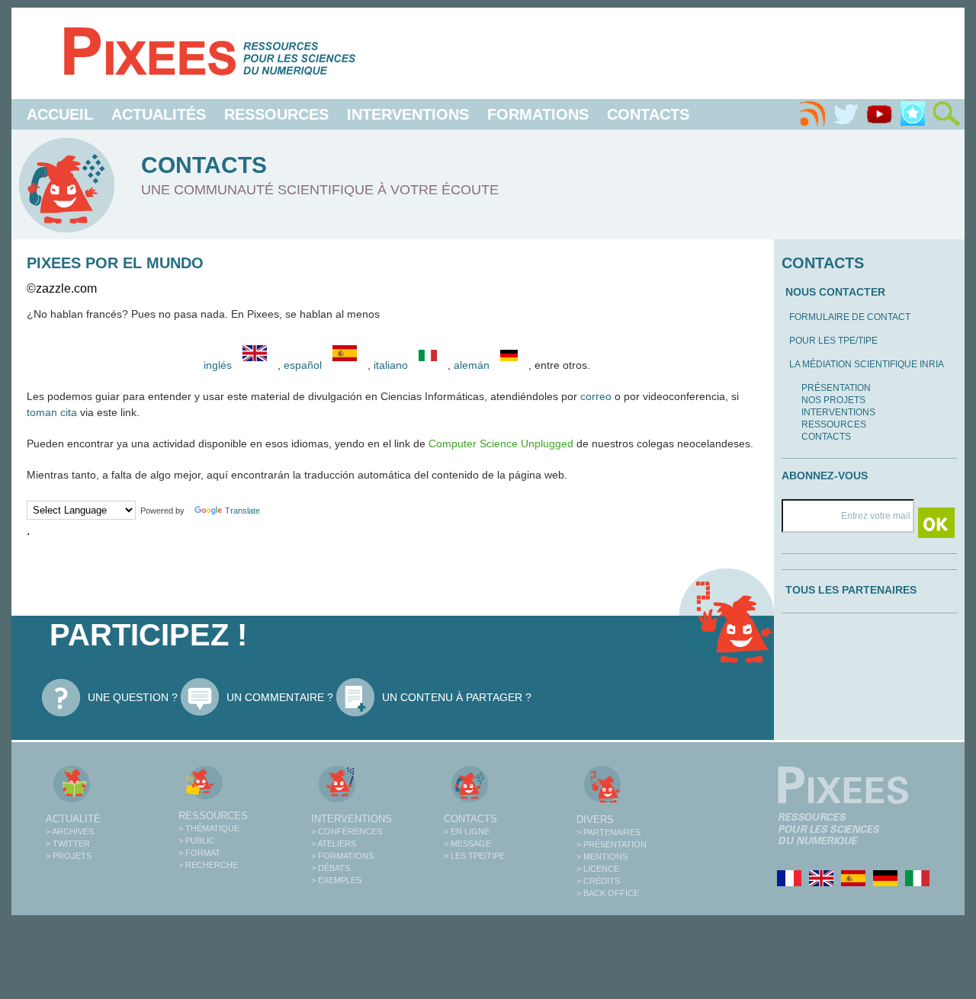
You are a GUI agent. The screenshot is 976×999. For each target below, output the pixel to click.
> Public (196, 840)
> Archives (70, 831)
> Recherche (208, 864)
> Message (467, 843)
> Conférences (346, 831)
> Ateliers (333, 843)
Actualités (158, 114)
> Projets (69, 855)
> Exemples (336, 880)
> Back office (607, 893)
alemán (473, 365)
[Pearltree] (912, 114)
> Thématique (208, 828)
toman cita (52, 412)
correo (596, 396)
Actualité (73, 818)
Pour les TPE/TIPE (833, 340)
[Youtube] (879, 114)
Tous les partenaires (851, 590)
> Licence (597, 868)
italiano (392, 365)
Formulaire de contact (849, 317)
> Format (199, 852)
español (304, 365)
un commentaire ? (279, 697)
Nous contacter (835, 292)
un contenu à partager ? (456, 697)
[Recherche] (946, 114)
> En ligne (467, 831)
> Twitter (68, 843)
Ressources (276, 114)
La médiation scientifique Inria (866, 364)
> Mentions (602, 856)
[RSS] (812, 114)
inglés (218, 365)
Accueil (60, 114)
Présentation (836, 388)
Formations (538, 114)
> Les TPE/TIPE (474, 855)
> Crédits (598, 880)
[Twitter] (845, 114)
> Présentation (611, 844)
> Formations (342, 855)
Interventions (408, 114)
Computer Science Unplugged (501, 443)
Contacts (648, 114)
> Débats (330, 868)
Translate (242, 510)
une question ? (133, 697)
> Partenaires (608, 832)
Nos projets (833, 400)
